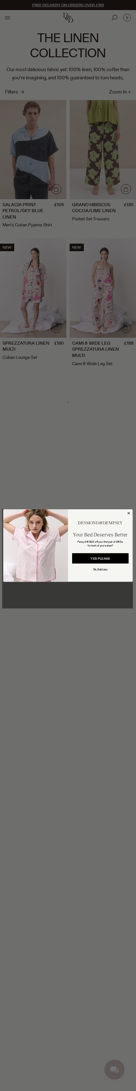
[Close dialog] (129, 513)
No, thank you (100, 569)
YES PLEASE (100, 558)
